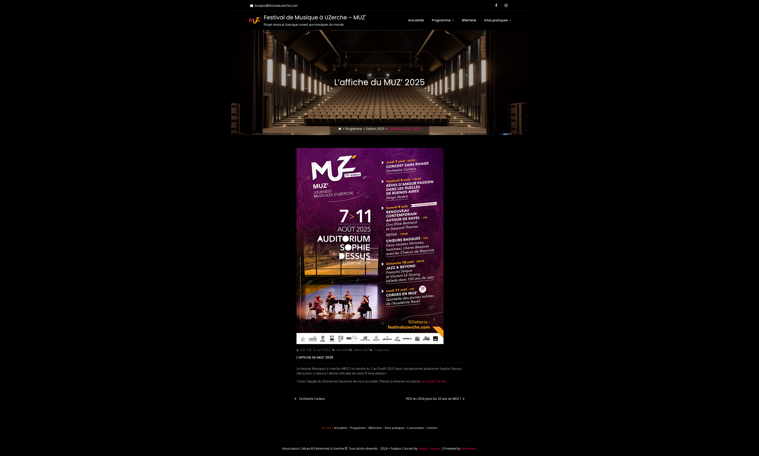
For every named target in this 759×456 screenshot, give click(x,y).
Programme (441, 20)
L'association (415, 428)
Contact (432, 428)
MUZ (303, 350)
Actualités (416, 20)
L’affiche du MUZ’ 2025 (314, 357)
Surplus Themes (429, 448)
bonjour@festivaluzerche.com (276, 6)
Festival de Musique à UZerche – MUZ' (315, 17)
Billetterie (469, 20)
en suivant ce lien (433, 381)
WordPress (468, 448)
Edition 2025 (375, 129)
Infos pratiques (496, 20)
